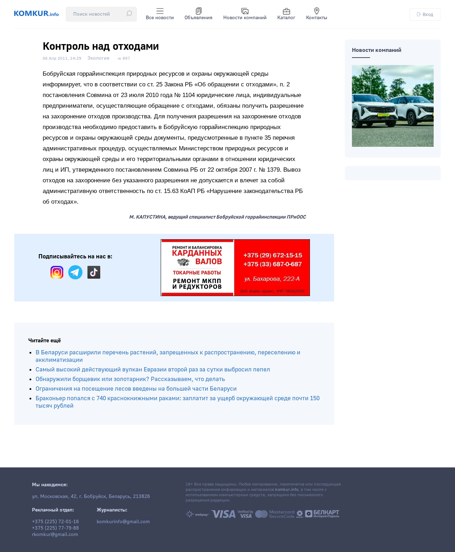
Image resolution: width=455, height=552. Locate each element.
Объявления (198, 18)
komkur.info (286, 489)
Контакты (316, 18)
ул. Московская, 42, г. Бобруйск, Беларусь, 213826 (91, 496)
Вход (428, 14)
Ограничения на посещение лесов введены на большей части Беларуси (136, 388)
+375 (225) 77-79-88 (55, 528)
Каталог (286, 18)
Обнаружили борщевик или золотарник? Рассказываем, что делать (130, 379)
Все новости (160, 18)
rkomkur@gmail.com (55, 534)
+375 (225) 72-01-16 (55, 522)
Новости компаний (245, 18)
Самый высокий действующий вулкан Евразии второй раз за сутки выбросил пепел (153, 369)
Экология (98, 58)
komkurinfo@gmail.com (123, 522)
